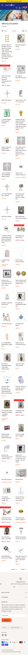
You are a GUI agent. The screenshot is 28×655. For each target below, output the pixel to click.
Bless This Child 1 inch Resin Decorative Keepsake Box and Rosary (6, 79)
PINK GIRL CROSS (6, 100)
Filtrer (5, 31)
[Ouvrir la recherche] (17, 8)
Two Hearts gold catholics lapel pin (20, 518)
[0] (22, 8)
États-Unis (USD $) (15, 627)
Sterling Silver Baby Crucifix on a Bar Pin (21, 537)
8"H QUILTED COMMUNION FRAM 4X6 (21, 304)
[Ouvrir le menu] (2, 5)
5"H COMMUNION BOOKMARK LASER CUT (7, 344)
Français (4, 627)
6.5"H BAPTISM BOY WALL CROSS (7, 194)
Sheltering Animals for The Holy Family (7, 518)
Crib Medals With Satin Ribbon (20, 411)
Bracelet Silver (19, 479)
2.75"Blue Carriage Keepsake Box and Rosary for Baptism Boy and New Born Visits (6, 239)
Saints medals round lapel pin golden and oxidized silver (21, 282)
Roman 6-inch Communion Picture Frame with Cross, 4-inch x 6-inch (7, 283)
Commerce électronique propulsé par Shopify (11, 651)
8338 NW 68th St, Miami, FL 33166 (14, 1)
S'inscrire (6, 620)
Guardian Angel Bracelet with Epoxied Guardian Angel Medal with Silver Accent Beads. (7, 390)
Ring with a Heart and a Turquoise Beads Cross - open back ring (21, 559)
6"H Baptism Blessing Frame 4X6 (21, 76)
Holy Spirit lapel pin (7, 479)
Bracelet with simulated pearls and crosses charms (7, 456)
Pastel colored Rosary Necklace (20, 260)
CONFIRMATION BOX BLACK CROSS (7, 557)
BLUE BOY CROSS (6, 216)
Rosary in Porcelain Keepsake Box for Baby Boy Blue (21, 388)
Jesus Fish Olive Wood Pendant (20, 364)
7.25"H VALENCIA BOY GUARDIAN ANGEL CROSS (6, 174)
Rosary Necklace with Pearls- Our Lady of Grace (20, 498)
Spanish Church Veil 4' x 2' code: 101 (21, 101)
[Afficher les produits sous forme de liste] (25, 31)
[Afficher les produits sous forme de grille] (23, 31)
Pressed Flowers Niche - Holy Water (6, 537)
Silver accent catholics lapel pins (21, 173)
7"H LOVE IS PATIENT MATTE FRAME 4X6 (6, 498)
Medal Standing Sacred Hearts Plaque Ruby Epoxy (7, 436)
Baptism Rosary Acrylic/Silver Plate (20, 343)
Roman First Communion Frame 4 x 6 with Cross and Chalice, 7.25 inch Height (21, 458)
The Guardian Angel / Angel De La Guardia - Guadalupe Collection (7, 413)
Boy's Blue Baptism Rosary (21, 45)
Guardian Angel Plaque (5, 260)
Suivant (23, 569)
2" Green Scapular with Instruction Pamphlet (6, 121)
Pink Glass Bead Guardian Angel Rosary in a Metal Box (20, 196)
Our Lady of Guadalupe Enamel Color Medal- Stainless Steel (6, 366)
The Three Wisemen (7, 323)
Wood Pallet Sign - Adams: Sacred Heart (21, 217)
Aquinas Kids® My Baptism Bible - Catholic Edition (6, 148)
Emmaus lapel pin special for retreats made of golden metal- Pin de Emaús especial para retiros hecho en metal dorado (21, 124)
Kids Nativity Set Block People (20, 236)
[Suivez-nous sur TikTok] (6, 635)
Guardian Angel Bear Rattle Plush (7, 303)
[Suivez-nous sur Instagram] (3, 635)
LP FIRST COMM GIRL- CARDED (20, 435)
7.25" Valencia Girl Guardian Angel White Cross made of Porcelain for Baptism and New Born (21, 151)
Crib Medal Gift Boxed (19, 324)
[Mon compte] (19, 8)
